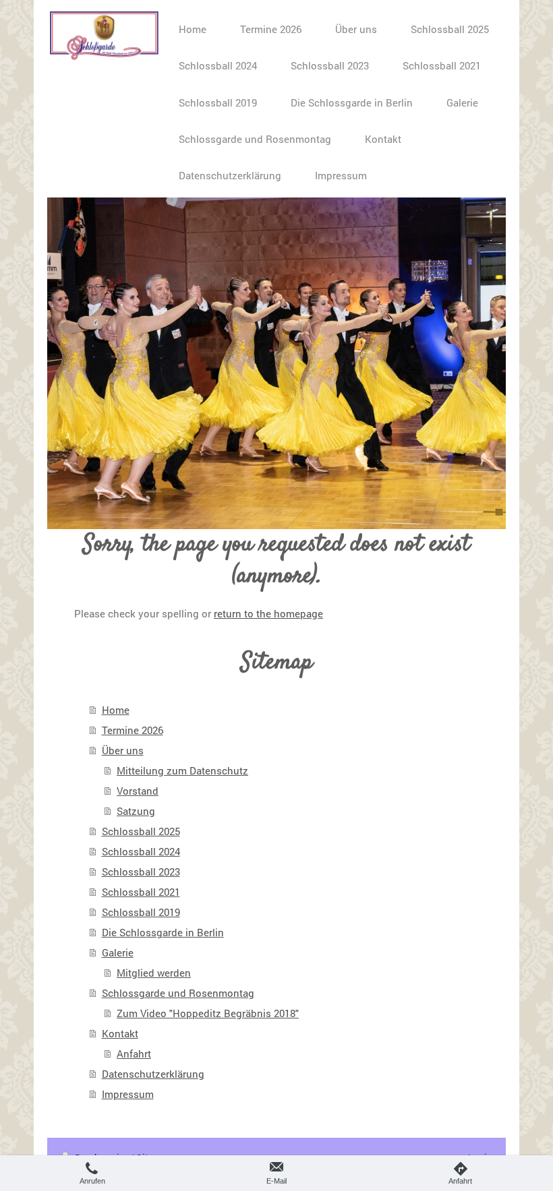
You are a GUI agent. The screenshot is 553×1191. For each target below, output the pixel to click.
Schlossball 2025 (141, 831)
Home (115, 709)
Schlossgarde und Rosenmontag (178, 993)
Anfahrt (134, 1053)
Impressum (128, 1094)
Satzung (136, 811)
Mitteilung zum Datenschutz (182, 770)
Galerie (118, 952)
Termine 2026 (132, 730)
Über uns (123, 750)
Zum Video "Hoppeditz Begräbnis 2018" (208, 1013)
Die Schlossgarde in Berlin (163, 932)
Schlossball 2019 (141, 912)
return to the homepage (268, 613)
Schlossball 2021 (141, 891)
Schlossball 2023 (141, 871)
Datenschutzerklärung (153, 1073)
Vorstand (137, 790)
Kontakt (120, 1033)
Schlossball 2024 (141, 851)
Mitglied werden (154, 972)
